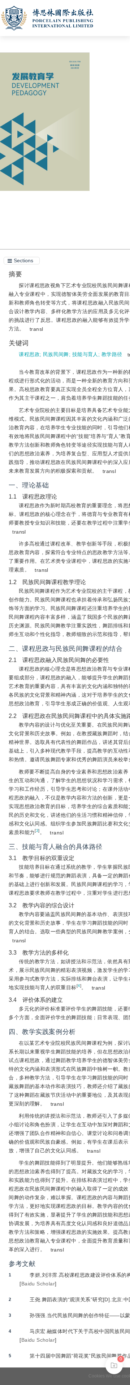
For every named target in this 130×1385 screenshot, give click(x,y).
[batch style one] (114, 1365)
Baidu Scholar (38, 1284)
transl (36, 329)
